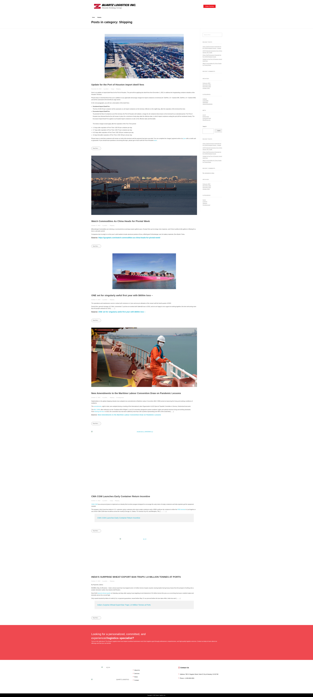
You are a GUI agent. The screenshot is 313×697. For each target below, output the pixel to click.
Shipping (118, 89)
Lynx (184, 138)
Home (93, 17)
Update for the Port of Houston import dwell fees (117, 84)
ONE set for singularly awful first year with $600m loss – (122, 295)
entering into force (99, 411)
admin (107, 89)
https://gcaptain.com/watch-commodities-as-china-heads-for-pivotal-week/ (129, 238)
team (155, 140)
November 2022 (207, 86)
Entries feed (206, 116)
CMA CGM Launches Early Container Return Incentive (120, 496)
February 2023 (206, 83)
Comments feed (207, 118)
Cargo (112, 89)
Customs (205, 100)
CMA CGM (94, 504)
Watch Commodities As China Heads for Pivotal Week (120, 221)
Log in (204, 115)
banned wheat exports (104, 593)
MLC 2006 (97, 409)
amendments (97, 406)
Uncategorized (120, 397)
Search (204, 126)
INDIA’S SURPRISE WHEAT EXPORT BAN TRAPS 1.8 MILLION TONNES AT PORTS (136, 577)
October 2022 (206, 88)
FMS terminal (181, 509)
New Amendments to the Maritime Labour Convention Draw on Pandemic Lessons (136, 393)
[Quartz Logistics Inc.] (118, 6)
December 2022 (207, 84)
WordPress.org (206, 120)
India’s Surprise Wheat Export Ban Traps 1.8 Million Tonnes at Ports (124, 605)
